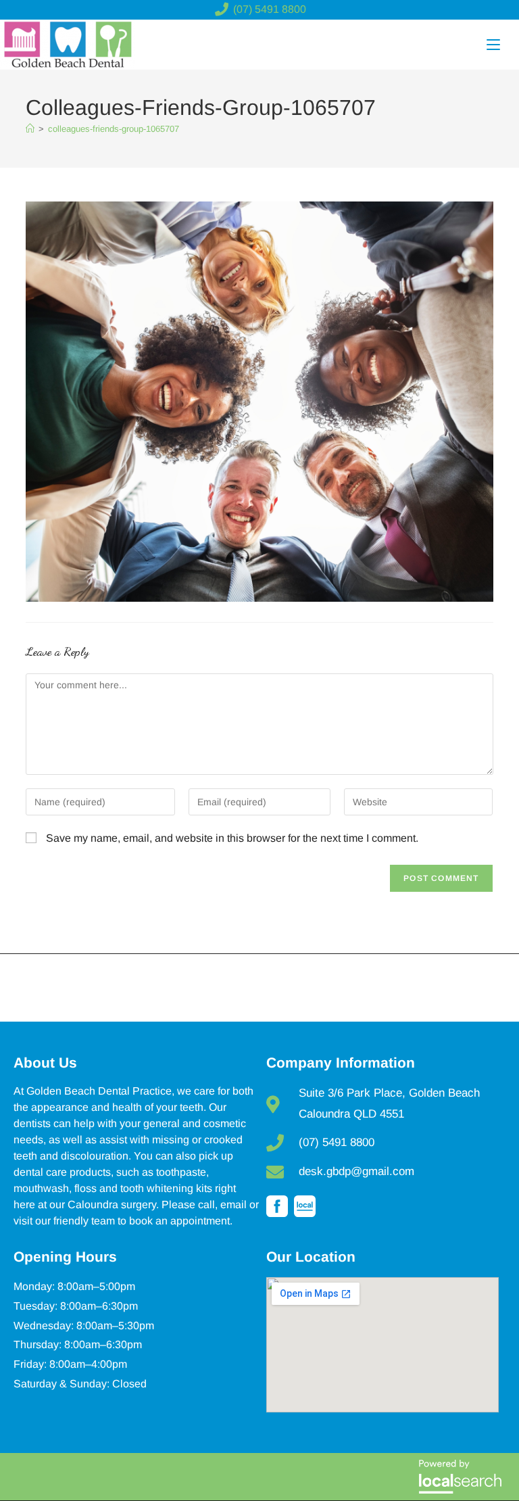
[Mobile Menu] (493, 45)
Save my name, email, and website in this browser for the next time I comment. (232, 838)
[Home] (30, 129)
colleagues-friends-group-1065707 (113, 129)
